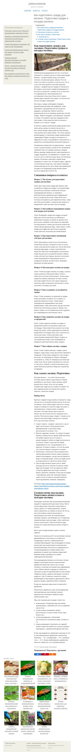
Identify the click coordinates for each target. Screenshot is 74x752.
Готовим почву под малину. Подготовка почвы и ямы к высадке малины (54, 40)
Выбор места (44, 37)
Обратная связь (51, 743)
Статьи (44, 10)
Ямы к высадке (53, 647)
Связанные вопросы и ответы (48, 32)
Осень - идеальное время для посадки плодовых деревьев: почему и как (15, 68)
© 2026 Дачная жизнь (10, 743)
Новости (36, 10)
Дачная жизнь (37, 3)
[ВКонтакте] (37, 654)
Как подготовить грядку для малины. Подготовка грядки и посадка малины (50, 28)
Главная (27, 10)
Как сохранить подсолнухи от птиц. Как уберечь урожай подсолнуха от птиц (17, 76)
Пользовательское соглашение (39, 743)
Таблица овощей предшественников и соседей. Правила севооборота (15, 60)
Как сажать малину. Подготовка (48, 34)
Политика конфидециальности (34, 745)
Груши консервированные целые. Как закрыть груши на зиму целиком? (17, 52)
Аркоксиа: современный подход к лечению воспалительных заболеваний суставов (17, 39)
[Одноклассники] (52, 654)
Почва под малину (44, 647)
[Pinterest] (45, 654)
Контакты (29, 743)
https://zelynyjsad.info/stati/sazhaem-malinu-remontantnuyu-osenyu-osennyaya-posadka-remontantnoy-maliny (52, 486)
